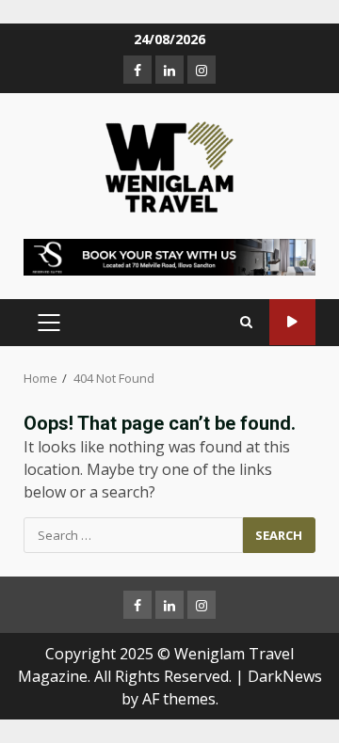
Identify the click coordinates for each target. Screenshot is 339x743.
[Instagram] (201, 69)
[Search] (246, 322)
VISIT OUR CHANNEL (292, 322)
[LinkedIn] (169, 69)
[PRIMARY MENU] (48, 322)
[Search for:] (133, 535)
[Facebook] (137, 69)
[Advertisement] (169, 255)
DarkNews (285, 676)
